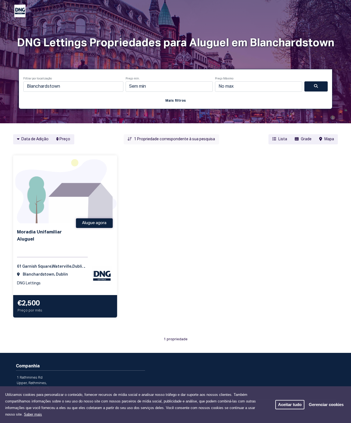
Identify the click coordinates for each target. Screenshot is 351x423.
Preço (64, 139)
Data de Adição (35, 139)
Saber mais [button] (33, 414)
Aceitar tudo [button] (290, 404)
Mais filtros (175, 100)
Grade (306, 139)
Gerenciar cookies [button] (326, 404)
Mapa (329, 139)
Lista (282, 139)
